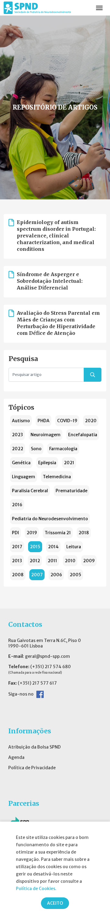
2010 (70, 560)
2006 (56, 574)
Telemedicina (57, 476)
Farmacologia (63, 448)
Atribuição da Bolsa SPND (34, 747)
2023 (17, 434)
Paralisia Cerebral (30, 490)
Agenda (16, 757)
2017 (17, 546)
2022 (17, 448)
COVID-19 (67, 420)
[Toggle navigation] (99, 8)
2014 (53, 546)
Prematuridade (71, 490)
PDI (15, 532)
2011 (52, 560)
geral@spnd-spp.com (47, 656)
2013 (17, 560)
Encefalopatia (82, 434)
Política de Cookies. (36, 888)
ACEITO (55, 903)
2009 (89, 560)
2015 (35, 546)
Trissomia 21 (58, 532)
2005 (75, 574)
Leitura (73, 546)
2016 (17, 504)
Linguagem (23, 476)
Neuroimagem (46, 434)
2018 (84, 532)
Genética (21, 462)
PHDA (44, 420)
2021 (69, 462)
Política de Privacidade (32, 767)
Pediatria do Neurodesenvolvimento (50, 518)
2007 (37, 574)
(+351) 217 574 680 (50, 666)
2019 (32, 532)
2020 (91, 420)
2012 (35, 560)
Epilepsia (47, 462)
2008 (18, 574)
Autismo (21, 420)
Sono (36, 448)
